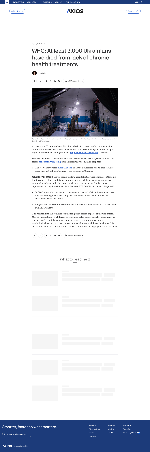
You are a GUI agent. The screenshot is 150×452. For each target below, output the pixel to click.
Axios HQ (110, 433)
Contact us (92, 436)
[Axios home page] (7, 2)
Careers (91, 433)
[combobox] (33, 2)
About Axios (92, 425)
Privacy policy (127, 425)
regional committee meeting (84, 153)
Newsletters (18, 2)
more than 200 (65, 168)
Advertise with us (94, 429)
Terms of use (127, 429)
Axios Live (59, 2)
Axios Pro (47, 2)
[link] (34, 81)
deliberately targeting (50, 162)
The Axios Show (73, 2)
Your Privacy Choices (130, 433)
